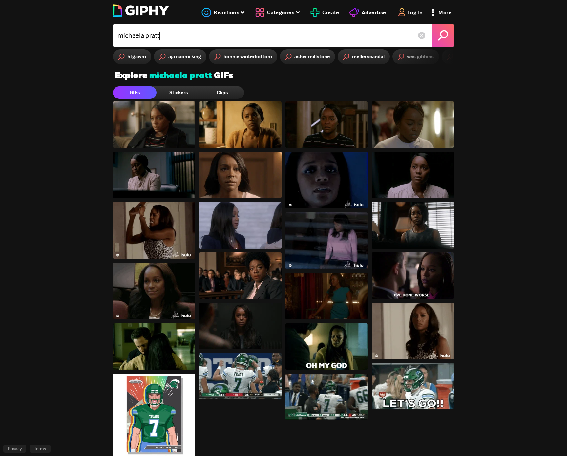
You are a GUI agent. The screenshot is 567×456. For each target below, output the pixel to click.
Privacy (15, 448)
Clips (222, 92)
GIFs (135, 92)
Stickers (178, 92)
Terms (40, 448)
